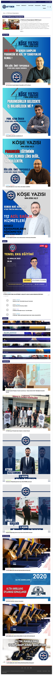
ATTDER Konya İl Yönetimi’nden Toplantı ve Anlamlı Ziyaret (18, 430)
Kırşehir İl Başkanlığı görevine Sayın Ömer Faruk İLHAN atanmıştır (19, 532)
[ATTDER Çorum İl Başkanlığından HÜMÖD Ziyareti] (11, 24)
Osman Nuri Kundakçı (24, 21)
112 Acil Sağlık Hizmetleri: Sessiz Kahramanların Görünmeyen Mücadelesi (21, 237)
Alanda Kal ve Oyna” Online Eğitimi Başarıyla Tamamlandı (23, 301)
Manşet (13, 599)
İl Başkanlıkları (6, 28)
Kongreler (44, 5)
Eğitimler (14, 299)
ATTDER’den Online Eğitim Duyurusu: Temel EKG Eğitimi (22, 310)
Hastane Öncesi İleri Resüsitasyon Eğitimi (20, 305)
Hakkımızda (23, 5)
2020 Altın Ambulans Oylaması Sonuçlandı (14, 601)
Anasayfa (18, 5)
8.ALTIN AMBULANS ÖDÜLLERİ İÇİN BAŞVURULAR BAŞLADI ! (18, 570)
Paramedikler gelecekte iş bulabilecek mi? (14, 135)
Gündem (17, 309)
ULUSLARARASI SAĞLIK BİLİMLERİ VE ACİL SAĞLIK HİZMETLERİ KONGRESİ (23, 1)
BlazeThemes (4, 672)
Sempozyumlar (38, 5)
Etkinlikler (8, 134)
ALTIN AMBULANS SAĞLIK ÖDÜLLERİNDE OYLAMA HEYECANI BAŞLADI (20, 636)
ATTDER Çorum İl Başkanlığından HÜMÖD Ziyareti (30, 20)
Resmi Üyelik (30, 5)
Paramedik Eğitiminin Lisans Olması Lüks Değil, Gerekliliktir (18, 186)
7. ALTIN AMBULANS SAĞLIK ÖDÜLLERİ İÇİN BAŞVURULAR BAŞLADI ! (20, 662)
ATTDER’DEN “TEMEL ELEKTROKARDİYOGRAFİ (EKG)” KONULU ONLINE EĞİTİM (27, 315)
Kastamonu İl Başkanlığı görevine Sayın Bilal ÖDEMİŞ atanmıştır (19, 481)
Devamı (21, 31)
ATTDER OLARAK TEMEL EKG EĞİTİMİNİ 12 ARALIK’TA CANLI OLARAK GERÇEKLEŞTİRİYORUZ (23, 294)
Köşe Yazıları (8, 83)
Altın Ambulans (8, 599)
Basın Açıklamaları (15, 661)
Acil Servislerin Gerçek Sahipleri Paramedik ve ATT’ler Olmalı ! (18, 85)
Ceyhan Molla (39, 671)
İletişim (44, 8)
